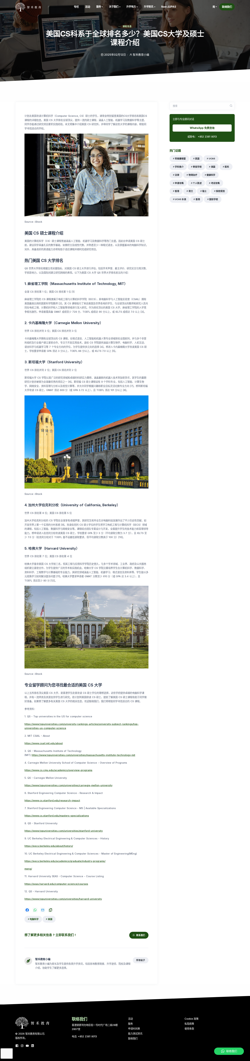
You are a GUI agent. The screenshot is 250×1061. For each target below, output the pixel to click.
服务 (98, 6)
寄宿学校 (197, 166)
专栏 (76, 6)
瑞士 (204, 191)
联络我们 (227, 6)
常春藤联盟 (180, 158)
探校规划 (220, 191)
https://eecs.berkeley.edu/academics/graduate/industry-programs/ (64, 861)
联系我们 (140, 935)
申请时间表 (134, 1028)
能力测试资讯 (135, 1033)
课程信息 (127, 26)
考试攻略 (215, 183)
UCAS (212, 158)
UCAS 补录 (180, 199)
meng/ (28, 868)
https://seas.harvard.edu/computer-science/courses (56, 883)
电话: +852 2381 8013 (84, 1036)
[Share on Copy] (50, 910)
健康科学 (211, 175)
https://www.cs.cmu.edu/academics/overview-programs (58, 770)
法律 (177, 175)
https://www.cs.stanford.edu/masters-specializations (56, 815)
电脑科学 (34, 919)
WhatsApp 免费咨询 (202, 128)
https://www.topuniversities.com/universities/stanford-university (63, 830)
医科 (227, 166)
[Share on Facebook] (27, 910)
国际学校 (213, 199)
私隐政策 (189, 1023)
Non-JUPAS (168, 6)
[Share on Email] (42, 910)
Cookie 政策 (192, 1018)
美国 (50, 919)
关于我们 (113, 6)
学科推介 (179, 166)
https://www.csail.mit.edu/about (43, 743)
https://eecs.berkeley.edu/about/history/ (48, 845)
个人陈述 (197, 183)
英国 (197, 158)
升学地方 (131, 6)
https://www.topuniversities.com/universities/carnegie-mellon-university (68, 785)
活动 (87, 6)
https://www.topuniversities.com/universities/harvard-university (63, 898)
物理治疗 (193, 175)
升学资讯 (148, 6)
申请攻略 (179, 183)
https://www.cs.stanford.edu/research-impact (52, 800)
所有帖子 (140, 960)
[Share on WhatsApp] (35, 910)
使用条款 (189, 1028)
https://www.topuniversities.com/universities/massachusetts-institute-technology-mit (83, 755)
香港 (177, 191)
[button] (215, 7)
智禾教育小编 (42, 959)
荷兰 (191, 191)
